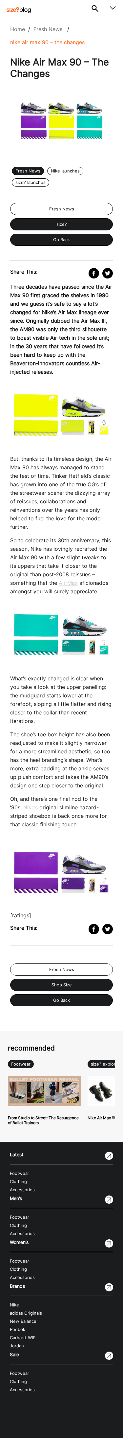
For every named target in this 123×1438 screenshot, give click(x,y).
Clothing (18, 1181)
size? (61, 224)
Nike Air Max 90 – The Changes (47, 42)
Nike (14, 1305)
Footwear (21, 1064)
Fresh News (47, 29)
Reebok (17, 1329)
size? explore (104, 1064)
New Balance (23, 1321)
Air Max (68, 583)
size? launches (30, 182)
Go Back (61, 239)
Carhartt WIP (22, 1337)
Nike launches (65, 171)
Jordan (17, 1345)
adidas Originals (26, 1313)
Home (17, 29)
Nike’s (30, 807)
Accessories (22, 1189)
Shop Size (61, 984)
